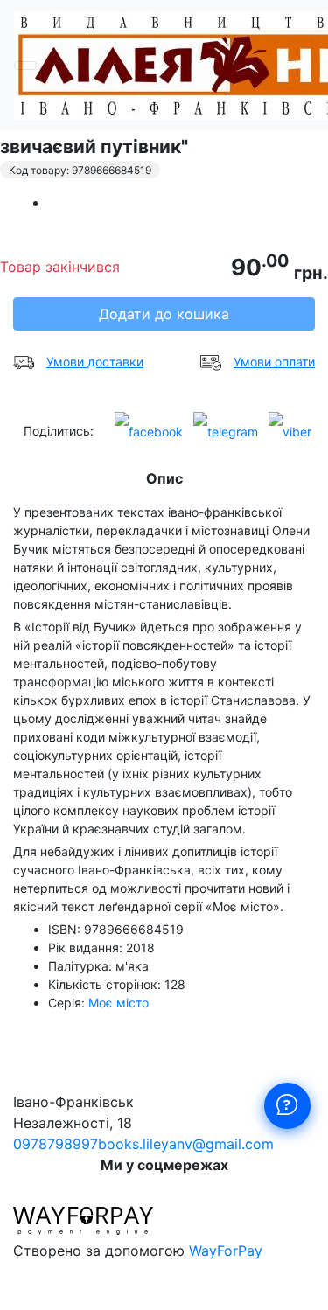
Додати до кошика (164, 314)
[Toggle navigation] (25, 65)
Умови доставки (94, 361)
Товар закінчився (60, 266)
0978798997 (55, 1144)
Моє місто (118, 1002)
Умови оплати (274, 361)
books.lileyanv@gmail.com (186, 1144)
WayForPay (225, 1250)
